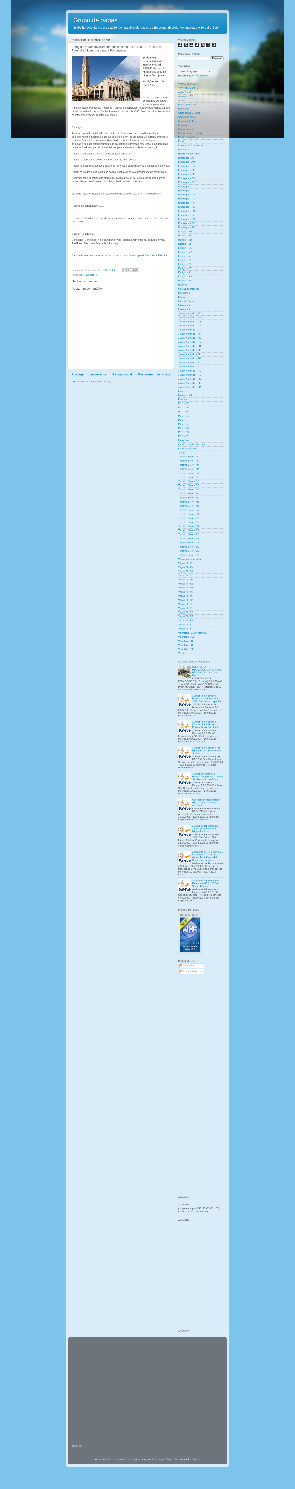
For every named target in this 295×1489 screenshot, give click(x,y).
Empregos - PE (186, 207)
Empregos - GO (186, 182)
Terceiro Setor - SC (188, 546)
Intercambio (184, 305)
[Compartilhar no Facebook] (134, 270)
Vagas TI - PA (185, 600)
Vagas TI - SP (185, 628)
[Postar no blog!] (127, 270)
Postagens (188, 965)
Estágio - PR (185, 268)
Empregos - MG (186, 190)
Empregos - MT (186, 198)
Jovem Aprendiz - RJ (189, 362)
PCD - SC (183, 432)
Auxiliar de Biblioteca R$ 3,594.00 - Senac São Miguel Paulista (205, 829)
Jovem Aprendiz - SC (189, 379)
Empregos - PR (186, 211)
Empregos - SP (186, 227)
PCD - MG (183, 415)
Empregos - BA (186, 166)
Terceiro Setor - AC (188, 456)
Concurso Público (187, 121)
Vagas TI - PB (185, 604)
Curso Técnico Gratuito (190, 133)
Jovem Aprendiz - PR (189, 358)
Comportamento (187, 117)
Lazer (181, 391)
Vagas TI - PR (185, 612)
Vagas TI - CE (185, 575)
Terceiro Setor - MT (188, 506)
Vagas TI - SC (185, 624)
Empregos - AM (186, 162)
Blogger (195, 1459)
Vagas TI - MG (186, 591)
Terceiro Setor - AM (188, 465)
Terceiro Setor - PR (188, 526)
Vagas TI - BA (185, 571)
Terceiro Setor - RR (188, 538)
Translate (204, 75)
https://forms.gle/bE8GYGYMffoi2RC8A (145, 255)
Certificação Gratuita (189, 113)
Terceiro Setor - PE (188, 518)
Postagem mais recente (89, 374)
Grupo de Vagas (95, 20)
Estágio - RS (185, 276)
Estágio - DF (185, 244)
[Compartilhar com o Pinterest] (137, 270)
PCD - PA (183, 420)
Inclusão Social (186, 301)
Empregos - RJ (186, 215)
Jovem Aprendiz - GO (189, 329)
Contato (182, 125)
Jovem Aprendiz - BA (189, 317)
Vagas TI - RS (185, 620)
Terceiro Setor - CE (188, 477)
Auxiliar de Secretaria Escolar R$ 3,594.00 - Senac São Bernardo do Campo (207, 776)
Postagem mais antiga (154, 374)
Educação (183, 149)
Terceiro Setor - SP (188, 555)
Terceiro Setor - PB (188, 514)
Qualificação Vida (187, 448)
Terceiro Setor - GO (189, 489)
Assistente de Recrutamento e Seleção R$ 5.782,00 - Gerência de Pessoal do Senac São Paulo (207, 856)
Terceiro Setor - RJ (188, 530)
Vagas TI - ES (185, 583)
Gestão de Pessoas (188, 289)
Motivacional (185, 395)
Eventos (182, 284)
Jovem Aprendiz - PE (189, 350)
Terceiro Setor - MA (188, 493)
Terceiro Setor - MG (189, 497)
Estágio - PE (185, 260)
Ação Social (184, 92)
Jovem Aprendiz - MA (189, 334)
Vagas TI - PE (185, 608)
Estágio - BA (185, 235)
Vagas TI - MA (186, 587)
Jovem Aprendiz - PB (189, 346)
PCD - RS (183, 428)
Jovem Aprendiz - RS (189, 375)
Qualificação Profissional (191, 444)
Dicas (181, 141)
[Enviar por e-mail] (124, 270)
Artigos (182, 100)
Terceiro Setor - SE (188, 551)
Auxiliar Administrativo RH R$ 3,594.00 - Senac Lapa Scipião (206, 750)
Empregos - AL (186, 158)
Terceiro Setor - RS (188, 542)
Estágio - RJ (184, 272)
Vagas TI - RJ (185, 616)
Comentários (189, 971)
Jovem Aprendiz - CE (189, 321)
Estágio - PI (184, 264)
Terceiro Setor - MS (188, 501)
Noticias (182, 399)
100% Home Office (188, 88)
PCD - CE (183, 403)
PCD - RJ (183, 424)
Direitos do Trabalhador (191, 145)
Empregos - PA (186, 202)
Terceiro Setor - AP (188, 469)
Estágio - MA (185, 252)
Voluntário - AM (186, 637)
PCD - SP (183, 436)
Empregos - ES (186, 178)
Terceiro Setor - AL (188, 460)
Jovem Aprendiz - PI (189, 354)
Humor (182, 297)
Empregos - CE (186, 170)
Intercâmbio (184, 309)
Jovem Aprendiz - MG (190, 338)
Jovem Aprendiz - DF (189, 325)
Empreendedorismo (189, 153)
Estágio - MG (185, 256)
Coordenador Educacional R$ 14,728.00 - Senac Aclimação (206, 802)
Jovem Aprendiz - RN (189, 366)
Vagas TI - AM (185, 567)
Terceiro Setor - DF (188, 481)
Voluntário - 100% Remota (192, 633)
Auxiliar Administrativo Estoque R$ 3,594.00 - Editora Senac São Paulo (205, 724)
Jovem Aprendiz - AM (189, 313)
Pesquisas (183, 440)
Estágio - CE (185, 239)
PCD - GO (183, 411)
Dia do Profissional (188, 137)
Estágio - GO (185, 248)
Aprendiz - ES (185, 96)
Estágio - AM (185, 231)
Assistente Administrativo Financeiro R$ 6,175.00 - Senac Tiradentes (205, 883)
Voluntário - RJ (186, 645)
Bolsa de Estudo (187, 104)
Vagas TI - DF (185, 579)
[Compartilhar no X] (130, 270)
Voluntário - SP (186, 649)
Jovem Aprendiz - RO (189, 370)
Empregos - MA (186, 186)
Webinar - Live (186, 653)
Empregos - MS (186, 194)
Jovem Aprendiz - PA (189, 342)
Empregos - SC (186, 223)
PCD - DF (183, 407)
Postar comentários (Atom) (95, 381)
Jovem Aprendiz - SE (189, 383)
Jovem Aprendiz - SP (189, 387)
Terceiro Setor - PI (188, 522)
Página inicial (122, 374)
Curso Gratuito (186, 129)
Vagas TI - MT (186, 596)
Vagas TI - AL (185, 563)
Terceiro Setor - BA (188, 473)
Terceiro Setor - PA (188, 510)
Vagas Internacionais (189, 559)
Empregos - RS (186, 219)
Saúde (181, 452)
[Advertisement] (200, 1031)
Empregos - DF (186, 174)
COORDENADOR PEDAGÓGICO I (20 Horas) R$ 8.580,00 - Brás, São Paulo (207, 671)
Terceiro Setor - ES (188, 485)
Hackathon (184, 293)
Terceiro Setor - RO (188, 534)
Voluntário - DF (186, 641)
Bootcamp (183, 108)
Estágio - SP (92, 275)
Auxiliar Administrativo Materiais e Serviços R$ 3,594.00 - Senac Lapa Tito (207, 698)
